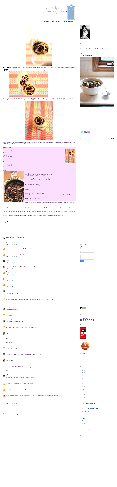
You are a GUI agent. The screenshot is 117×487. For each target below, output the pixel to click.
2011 (83, 386)
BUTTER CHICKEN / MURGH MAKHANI (89, 402)
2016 (83, 378)
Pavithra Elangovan (9, 246)
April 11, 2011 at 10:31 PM (12, 328)
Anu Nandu (7, 259)
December (84, 387)
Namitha (7, 283)
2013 (83, 383)
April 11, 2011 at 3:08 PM (11, 280)
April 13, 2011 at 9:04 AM (11, 379)
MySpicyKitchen (8, 271)
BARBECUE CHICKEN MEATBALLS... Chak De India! (91, 413)
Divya (17, 144)
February (84, 416)
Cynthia (7, 358)
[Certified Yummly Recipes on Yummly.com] (88, 324)
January (84, 418)
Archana (7, 325)
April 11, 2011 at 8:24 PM (11, 316)
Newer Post (5, 407)
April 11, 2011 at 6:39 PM (11, 310)
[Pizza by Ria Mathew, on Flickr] (39, 139)
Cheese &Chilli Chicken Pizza (19, 215)
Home (40, 407)
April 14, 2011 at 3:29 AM (11, 397)
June (83, 397)
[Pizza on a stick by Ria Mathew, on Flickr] (28, 97)
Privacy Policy (52, 484)
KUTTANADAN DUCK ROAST (86, 55)
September (84, 392)
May (83, 399)
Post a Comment (5, 405)
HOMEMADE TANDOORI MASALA (88, 403)
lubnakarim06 (8, 387)
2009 (83, 421)
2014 (83, 381)
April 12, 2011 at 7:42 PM (11, 362)
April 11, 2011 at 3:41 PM (11, 286)
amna (6, 313)
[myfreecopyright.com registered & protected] (97, 429)
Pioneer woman (28, 226)
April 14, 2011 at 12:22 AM (12, 391)
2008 (83, 423)
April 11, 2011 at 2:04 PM (11, 268)
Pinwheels (22, 226)
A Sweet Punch (52, 67)
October (84, 391)
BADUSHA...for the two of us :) (87, 410)
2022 (83, 370)
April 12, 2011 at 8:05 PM (11, 371)
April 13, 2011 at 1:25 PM (11, 385)
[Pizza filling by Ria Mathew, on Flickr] (13, 187)
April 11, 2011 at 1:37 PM (11, 250)
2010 (83, 420)
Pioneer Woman (14, 148)
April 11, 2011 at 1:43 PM (11, 256)
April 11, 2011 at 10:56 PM (12, 343)
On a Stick (17, 226)
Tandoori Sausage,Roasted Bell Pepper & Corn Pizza (33, 215)
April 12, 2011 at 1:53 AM (11, 349)
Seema (7, 331)
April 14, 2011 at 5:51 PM (11, 403)
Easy (14, 226)
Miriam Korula (8, 393)
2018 (83, 375)
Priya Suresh (8, 346)
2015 (83, 380)
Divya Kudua (8, 319)
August (84, 394)
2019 (83, 373)
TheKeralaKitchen (9, 277)
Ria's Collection (88, 310)
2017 (83, 377)
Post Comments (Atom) (11, 410)
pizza (16, 68)
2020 (83, 372)
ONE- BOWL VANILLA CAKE (87, 411)
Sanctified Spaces (8, 307)
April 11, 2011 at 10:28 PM (12, 322)
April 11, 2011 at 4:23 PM (11, 304)
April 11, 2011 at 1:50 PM (11, 262)
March (84, 415)
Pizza (32, 226)
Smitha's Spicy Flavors (9, 303)
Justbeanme (8, 381)
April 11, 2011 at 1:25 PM (11, 244)
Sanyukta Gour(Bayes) (9, 289)
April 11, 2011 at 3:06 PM (11, 274)
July (83, 395)
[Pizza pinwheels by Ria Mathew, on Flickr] (39, 66)
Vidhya (7, 265)
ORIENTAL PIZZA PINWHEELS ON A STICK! (14, 26)
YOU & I (71, 21)
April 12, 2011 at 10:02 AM (12, 355)
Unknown (7, 253)
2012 (83, 384)
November (84, 389)
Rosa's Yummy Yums (9, 235)
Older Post (74, 407)
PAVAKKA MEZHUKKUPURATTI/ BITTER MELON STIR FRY (92, 406)
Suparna (7, 374)
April (84, 400)
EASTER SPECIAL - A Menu (87, 405)
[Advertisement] (90, 150)
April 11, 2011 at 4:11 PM (11, 294)
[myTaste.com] (83, 436)
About (40, 484)
